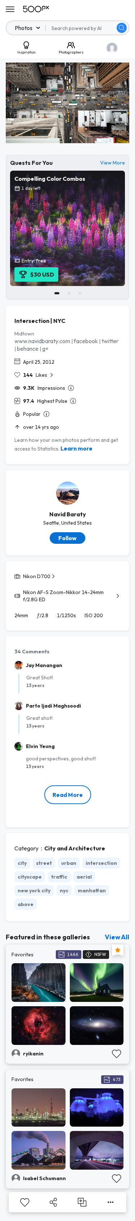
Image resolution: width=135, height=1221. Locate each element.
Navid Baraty (67, 514)
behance (28, 348)
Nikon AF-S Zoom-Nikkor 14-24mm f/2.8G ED (63, 596)
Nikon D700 (36, 576)
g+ (45, 348)
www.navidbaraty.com (42, 341)
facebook (86, 341)
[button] (121, 28)
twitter (110, 341)
